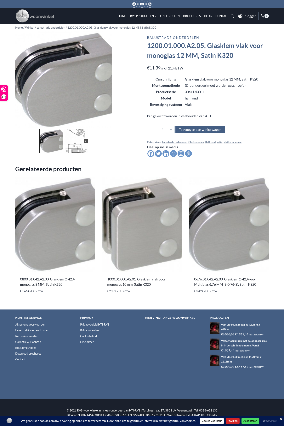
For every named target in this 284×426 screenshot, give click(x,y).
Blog (208, 16)
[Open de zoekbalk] (232, 16)
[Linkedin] (165, 153)
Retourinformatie (26, 336)
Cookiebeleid (88, 336)
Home (122, 16)
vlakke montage (232, 142)
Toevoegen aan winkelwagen (200, 129)
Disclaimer (87, 342)
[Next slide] (86, 141)
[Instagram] (181, 153)
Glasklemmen (196, 142)
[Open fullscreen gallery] (108, 124)
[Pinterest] (188, 153)
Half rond (210, 142)
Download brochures (28, 353)
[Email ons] (142, 4)
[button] (51, 141)
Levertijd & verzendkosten (32, 330)
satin (219, 142)
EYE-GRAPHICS (196, 415)
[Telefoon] (149, 4)
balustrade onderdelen (173, 38)
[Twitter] (158, 153)
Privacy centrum (90, 330)
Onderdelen (170, 16)
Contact (222, 16)
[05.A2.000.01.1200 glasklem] (63, 79)
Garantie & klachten (28, 342)
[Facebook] (134, 4)
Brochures (192, 16)
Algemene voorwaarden (30, 324)
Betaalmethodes (25, 347)
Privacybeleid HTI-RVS (94, 324)
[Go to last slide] (41, 141)
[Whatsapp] (173, 153)
